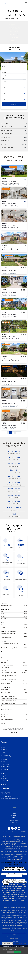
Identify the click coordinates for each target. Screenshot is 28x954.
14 (17, 432)
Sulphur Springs (6, 766)
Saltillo (4, 763)
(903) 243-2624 (8, 796)
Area (4, 781)
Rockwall (4, 745)
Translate (24, 943)
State (4, 773)
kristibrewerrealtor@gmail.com (12, 798)
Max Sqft (4, 97)
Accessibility (14, 815)
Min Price (4, 66)
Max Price (4, 72)
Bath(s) (3, 84)
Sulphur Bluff (6, 764)
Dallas (4, 747)
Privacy (14, 813)
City (3, 776)
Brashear (5, 759)
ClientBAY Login (14, 820)
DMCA (14, 818)
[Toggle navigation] (26, 2)
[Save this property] (25, 167)
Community (5, 780)
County (4, 775)
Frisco (4, 752)
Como (4, 761)
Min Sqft (4, 90)
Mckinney (5, 749)
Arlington (5, 751)
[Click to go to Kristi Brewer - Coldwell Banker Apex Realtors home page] (2, 2)
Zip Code (5, 778)
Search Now (13, 104)
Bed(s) (3, 78)
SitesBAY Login (14, 822)
